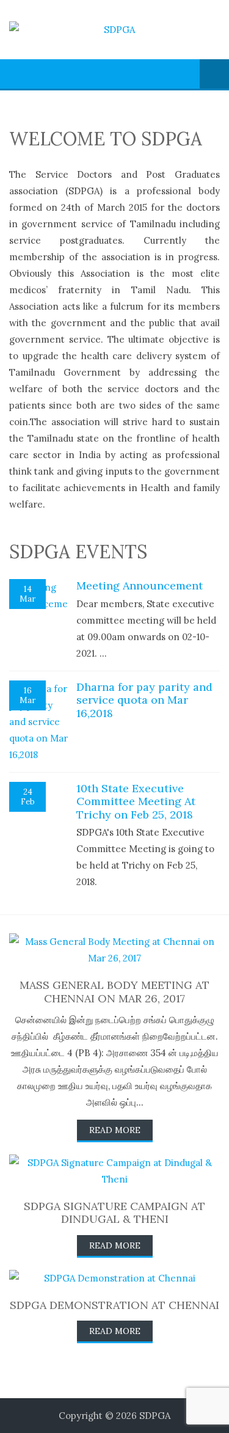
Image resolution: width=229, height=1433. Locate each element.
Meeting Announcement (139, 585)
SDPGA (154, 1415)
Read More (114, 1130)
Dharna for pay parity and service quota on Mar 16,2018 (144, 700)
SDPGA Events (78, 551)
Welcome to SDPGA (105, 138)
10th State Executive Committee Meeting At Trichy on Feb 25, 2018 (135, 801)
